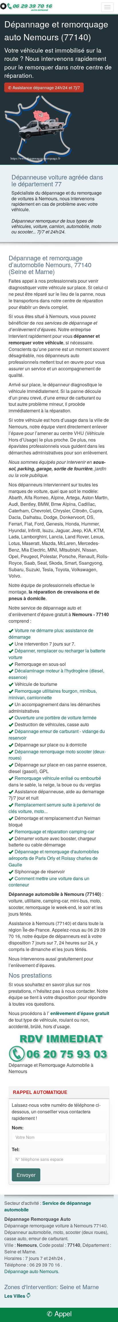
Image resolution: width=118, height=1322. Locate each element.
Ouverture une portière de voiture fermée (56, 717)
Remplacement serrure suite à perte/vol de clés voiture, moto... (55, 807)
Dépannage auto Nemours (31, 1271)
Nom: (17, 1128)
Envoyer (26, 1174)
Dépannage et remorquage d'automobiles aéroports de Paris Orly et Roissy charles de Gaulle (54, 858)
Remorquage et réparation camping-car (54, 831)
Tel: (15, 1149)
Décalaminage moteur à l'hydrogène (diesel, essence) (56, 673)
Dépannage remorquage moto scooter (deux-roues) (57, 754)
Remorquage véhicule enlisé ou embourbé (58, 778)
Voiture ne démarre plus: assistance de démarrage (51, 633)
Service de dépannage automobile (47, 1206)
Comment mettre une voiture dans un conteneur (49, 881)
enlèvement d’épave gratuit (79, 1013)
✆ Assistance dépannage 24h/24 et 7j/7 (44, 87)
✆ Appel (59, 1313)
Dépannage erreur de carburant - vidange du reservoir (57, 734)
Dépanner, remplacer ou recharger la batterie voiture (57, 653)
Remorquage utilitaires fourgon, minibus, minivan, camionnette (53, 694)
